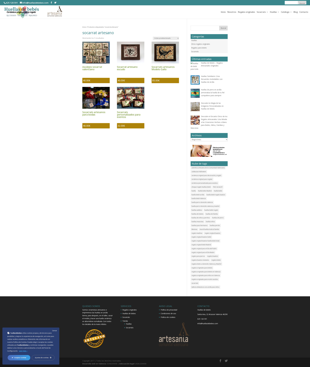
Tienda (125, 321)
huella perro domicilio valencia (202, 202)
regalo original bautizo (212, 233)
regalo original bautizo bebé (201, 237)
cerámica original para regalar (202, 179)
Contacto (303, 12)
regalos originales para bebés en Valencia (206, 272)
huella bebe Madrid (205, 191)
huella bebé (218, 191)
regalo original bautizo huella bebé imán (205, 241)
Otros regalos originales (200, 44)
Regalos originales (246, 12)
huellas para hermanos (199, 225)
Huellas (273, 12)
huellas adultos (197, 210)
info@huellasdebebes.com (207, 323)
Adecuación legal (126, 364)
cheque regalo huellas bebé (201, 187)
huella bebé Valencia (199, 198)
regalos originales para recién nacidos (205, 279)
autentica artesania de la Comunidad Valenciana (208, 168)
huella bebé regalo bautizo (216, 195)
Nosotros (231, 12)
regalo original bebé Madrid (201, 245)
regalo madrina (197, 233)
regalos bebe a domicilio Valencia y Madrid (206, 264)
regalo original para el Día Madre (203, 252)
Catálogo (285, 12)
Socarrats (261, 12)
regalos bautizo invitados (200, 260)
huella (194, 191)
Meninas (194, 229)
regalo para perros (198, 256)
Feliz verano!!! (217, 187)
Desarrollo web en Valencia (94, 364)
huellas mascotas (197, 222)
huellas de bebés (197, 214)
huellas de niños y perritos (201, 218)
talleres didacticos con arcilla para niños (205, 287)
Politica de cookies (168, 317)
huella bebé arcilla (198, 195)
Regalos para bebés (199, 48)
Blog (296, 12)
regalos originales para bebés (202, 268)
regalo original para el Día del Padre (204, 249)
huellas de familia (212, 214)
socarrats (195, 283)
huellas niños (210, 222)
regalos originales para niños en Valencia (206, 275)
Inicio (223, 12)
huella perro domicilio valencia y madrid (205, 206)
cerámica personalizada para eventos (205, 183)
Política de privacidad (169, 310)
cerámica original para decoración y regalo (206, 175)
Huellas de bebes (129, 313)
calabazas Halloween (199, 172)
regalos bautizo (212, 256)
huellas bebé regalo (211, 210)
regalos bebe (216, 260)
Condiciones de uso (168, 313)
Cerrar (54, 330)
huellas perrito (215, 225)
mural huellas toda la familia (209, 229)
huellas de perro (218, 218)
